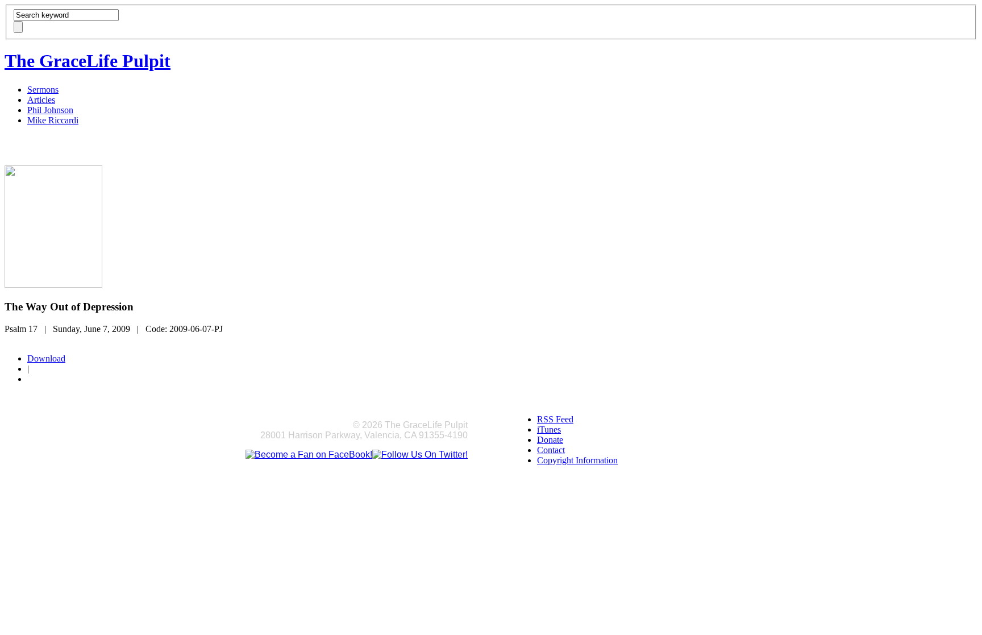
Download (46, 358)
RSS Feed (555, 419)
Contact (551, 450)
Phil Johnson (50, 110)
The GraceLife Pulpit (87, 61)
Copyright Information (577, 460)
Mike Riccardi (52, 120)
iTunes (549, 429)
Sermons (43, 89)
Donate (550, 440)
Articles (41, 100)
